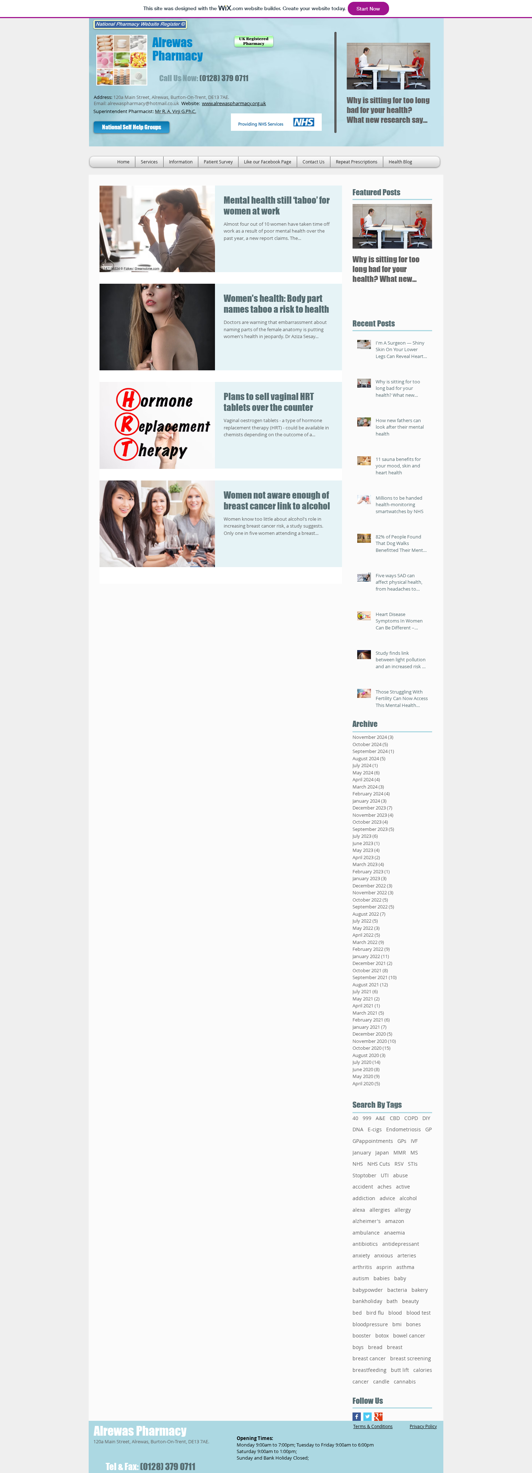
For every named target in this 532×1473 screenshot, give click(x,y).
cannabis (405, 1381)
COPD (411, 1118)
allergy (402, 1209)
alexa (358, 1209)
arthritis (362, 1267)
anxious (383, 1255)
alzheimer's (366, 1221)
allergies (380, 1209)
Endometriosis (403, 1129)
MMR (399, 1152)
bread (375, 1347)
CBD (395, 1118)
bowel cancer (409, 1335)
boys (358, 1347)
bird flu (375, 1312)
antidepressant (400, 1243)
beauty (410, 1301)
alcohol (408, 1198)
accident (362, 1186)
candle (381, 1381)
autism (360, 1278)
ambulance (366, 1232)
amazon (394, 1221)
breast (394, 1347)
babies (381, 1278)
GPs (401, 1140)
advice (387, 1198)
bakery (419, 1289)
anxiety (361, 1255)
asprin (384, 1267)
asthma (405, 1267)
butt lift (400, 1369)
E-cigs (375, 1129)
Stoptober (364, 1175)
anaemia (394, 1232)
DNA (357, 1129)
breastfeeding (369, 1369)
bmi (397, 1324)
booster (361, 1335)
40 (355, 1118)
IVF (414, 1140)
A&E (380, 1118)
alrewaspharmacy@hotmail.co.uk (143, 103)
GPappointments (372, 1140)
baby (400, 1278)
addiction (363, 1198)
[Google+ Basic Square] (378, 1416)
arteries (406, 1255)
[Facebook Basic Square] (356, 1416)
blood (395, 1312)
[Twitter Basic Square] (367, 1416)
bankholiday (367, 1301)
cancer (360, 1381)
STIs (413, 1163)
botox (382, 1335)
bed (357, 1312)
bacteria (397, 1289)
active (403, 1186)
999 (367, 1118)
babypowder (367, 1289)
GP (428, 1129)
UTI (385, 1175)
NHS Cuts (378, 1163)
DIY (426, 1118)
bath (392, 1301)
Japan (382, 1152)
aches (384, 1186)
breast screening (410, 1358)
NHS (357, 1163)
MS (414, 1152)
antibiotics (365, 1243)
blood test (418, 1312)
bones (413, 1324)
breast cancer (369, 1358)
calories (422, 1369)
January (361, 1152)
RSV (399, 1163)
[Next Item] (418, 66)
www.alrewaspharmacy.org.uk (234, 103)
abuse (400, 1175)
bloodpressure (370, 1324)
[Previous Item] (358, 66)
